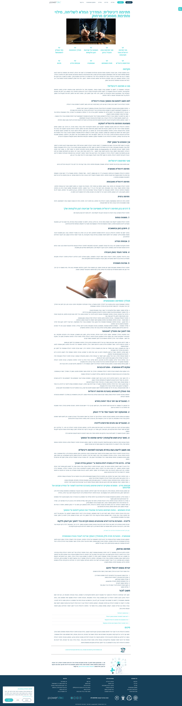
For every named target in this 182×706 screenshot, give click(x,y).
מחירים (100, 2)
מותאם (26, 700)
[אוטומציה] (91, 61)
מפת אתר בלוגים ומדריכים (80, 704)
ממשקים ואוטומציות (90, 2)
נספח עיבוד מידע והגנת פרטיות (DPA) (81, 687)
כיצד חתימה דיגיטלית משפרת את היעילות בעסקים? (115, 623)
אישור (9, 700)
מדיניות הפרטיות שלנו (27, 696)
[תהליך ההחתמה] (75, 48)
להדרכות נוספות (63, 689)
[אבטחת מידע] (75, 61)
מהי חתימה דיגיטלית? (122, 613)
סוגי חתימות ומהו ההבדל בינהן (107, 51)
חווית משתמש (107, 63)
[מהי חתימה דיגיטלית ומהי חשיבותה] (123, 48)
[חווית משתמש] (107, 61)
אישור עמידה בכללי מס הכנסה (83, 691)
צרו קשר (82, 2)
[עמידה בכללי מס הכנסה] (129, 698)
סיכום (59, 63)
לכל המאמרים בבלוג (62, 691)
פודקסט (135, 681)
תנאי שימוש (87, 683)
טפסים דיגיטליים (110, 681)
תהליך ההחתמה (75, 50)
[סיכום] (59, 61)
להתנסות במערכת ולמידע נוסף (86, 666)
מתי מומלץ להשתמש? (59, 51)
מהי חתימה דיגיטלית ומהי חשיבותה (123, 52)
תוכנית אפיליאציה (133, 691)
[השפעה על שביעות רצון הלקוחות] (91, 48)
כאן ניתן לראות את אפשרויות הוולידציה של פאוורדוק (116, 530)
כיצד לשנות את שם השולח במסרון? (59, 685)
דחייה (17, 700)
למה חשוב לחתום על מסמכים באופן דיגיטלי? (117, 616)
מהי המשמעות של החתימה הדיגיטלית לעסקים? (116, 620)
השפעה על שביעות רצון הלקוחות (91, 51)
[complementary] (18, 694)
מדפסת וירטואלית (110, 687)
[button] (180, 9)
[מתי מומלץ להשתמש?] (59, 48)
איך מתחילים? (64, 681)
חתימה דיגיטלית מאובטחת (108, 685)
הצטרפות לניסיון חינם (132, 689)
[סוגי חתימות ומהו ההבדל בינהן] (107, 48)
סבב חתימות (111, 683)
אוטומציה (91, 63)
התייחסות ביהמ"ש (123, 63)
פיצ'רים (112, 2)
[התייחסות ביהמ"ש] (123, 61)
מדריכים (106, 2)
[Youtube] (71, 698)
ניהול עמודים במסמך (109, 689)
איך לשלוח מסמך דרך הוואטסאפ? (59, 683)
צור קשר (88, 681)
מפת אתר (88, 704)
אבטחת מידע (75, 63)
